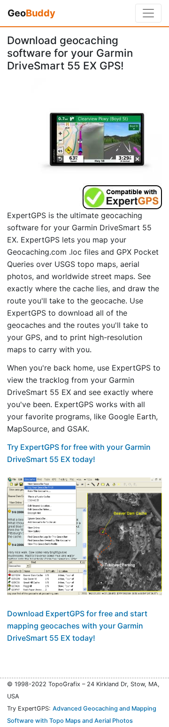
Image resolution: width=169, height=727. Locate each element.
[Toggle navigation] (148, 13)
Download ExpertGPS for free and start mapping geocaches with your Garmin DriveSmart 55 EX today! (77, 626)
